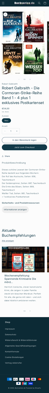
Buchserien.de (20, 388)
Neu (6, 120)
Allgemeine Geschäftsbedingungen (20, 346)
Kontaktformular (12, 351)
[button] (3, 3)
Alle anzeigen (8, 241)
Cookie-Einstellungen (14, 357)
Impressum (10, 329)
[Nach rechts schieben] (30, 79)
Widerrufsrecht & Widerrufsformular (21, 340)
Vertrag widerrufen (13, 363)
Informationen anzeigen (15, 209)
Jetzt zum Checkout (24, 147)
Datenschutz (10, 334)
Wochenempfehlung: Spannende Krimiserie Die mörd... (20, 279)
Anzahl (4, 126)
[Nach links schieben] (19, 79)
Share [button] (7, 156)
